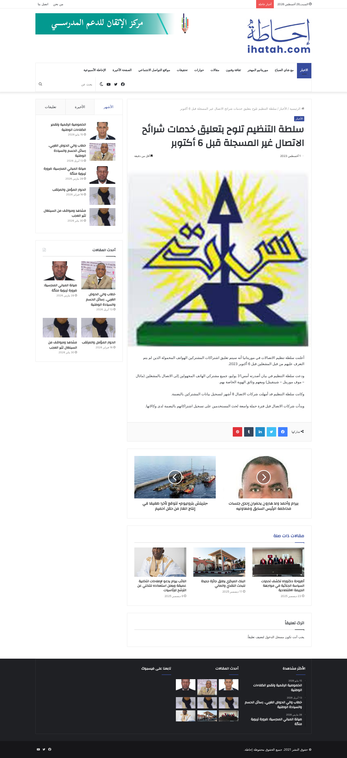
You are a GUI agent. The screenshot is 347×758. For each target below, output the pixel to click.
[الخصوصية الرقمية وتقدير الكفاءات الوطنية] (102, 131)
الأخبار (283, 108)
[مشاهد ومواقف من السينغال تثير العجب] (102, 217)
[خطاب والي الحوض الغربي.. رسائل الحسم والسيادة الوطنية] (102, 152)
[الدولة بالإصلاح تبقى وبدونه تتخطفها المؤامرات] (185, 702)
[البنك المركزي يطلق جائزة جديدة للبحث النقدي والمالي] (219, 562)
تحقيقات (182, 70)
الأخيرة (80, 107)
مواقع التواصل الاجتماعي (154, 70)
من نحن (58, 4)
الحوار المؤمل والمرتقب (69, 190)
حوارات (199, 70)
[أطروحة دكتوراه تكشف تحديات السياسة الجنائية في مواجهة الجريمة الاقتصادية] (278, 562)
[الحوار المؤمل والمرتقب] (102, 196)
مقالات (215, 70)
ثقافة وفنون (233, 70)
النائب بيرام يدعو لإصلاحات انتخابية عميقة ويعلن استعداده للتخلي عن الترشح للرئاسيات (161, 585)
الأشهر (108, 107)
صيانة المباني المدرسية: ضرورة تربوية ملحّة (65, 171)
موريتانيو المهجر (258, 70)
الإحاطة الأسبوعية (95, 70)
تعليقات (50, 107)
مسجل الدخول (274, 637)
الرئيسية (295, 108)
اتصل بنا (43, 4)
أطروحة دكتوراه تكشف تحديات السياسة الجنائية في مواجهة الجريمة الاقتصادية (282, 585)
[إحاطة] (279, 35)
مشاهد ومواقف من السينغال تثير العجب (65, 213)
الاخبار (304, 70)
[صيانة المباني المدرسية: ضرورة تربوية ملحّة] (102, 175)
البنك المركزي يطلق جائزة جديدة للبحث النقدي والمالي (223, 583)
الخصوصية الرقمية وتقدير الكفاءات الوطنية (68, 127)
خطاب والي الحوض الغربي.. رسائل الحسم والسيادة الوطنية (67, 151)
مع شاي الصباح (284, 70)
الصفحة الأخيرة (122, 70)
